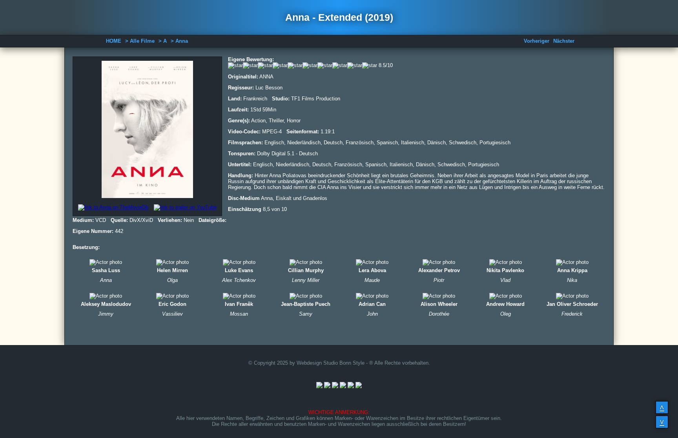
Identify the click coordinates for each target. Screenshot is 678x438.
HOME (113, 41)
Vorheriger (536, 41)
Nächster (563, 41)
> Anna (179, 41)
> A (163, 41)
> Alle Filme (140, 41)
